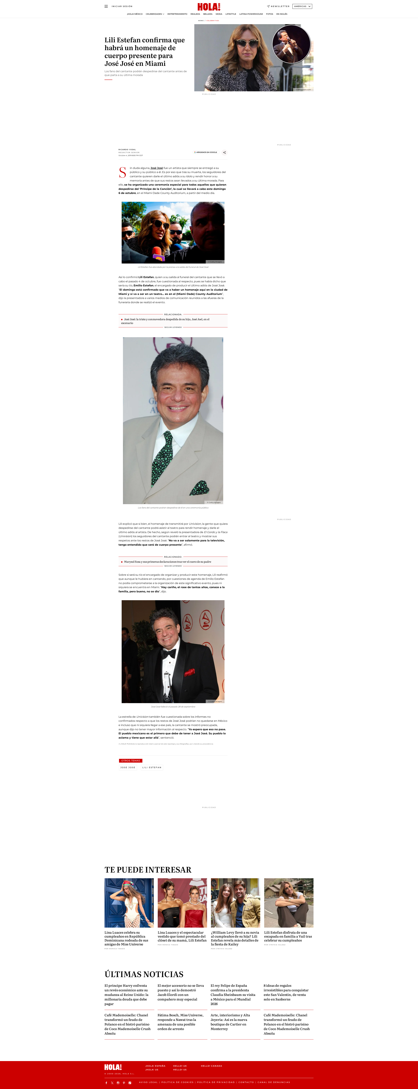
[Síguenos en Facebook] (106, 1083)
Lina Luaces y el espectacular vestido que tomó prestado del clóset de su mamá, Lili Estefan (182, 936)
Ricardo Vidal (127, 149)
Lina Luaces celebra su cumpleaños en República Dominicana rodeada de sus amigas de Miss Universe (126, 938)
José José (157, 168)
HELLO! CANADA (211, 1066)
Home (201, 20)
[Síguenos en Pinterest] (124, 1083)
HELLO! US (180, 1069)
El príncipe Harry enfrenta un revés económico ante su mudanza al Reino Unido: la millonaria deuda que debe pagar (126, 994)
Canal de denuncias (274, 1082)
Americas (300, 6)
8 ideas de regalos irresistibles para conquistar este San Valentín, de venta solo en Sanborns (286, 992)
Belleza (207, 14)
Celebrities (213, 20)
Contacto (246, 1082)
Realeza (195, 14)
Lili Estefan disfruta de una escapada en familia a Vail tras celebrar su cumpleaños (288, 936)
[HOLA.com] (209, 7)
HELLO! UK (180, 1066)
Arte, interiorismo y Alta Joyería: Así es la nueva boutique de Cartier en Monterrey (230, 1021)
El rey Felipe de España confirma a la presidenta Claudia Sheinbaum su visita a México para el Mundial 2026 (233, 994)
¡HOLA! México (135, 14)
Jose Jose (128, 767)
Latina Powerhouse (251, 14)
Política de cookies (177, 1082)
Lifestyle (230, 14)
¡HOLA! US (152, 1069)
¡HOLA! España (155, 1066)
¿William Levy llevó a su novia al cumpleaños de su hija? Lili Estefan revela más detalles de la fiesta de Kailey (235, 938)
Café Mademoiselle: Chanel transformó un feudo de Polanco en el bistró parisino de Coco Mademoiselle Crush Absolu (127, 1024)
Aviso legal (148, 1082)
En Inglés (281, 14)
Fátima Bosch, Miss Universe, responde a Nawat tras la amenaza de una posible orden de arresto (181, 1021)
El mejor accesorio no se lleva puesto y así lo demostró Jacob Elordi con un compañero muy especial (181, 992)
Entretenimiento (177, 14)
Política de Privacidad (216, 1082)
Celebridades (154, 14)
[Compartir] (224, 152)
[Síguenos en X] (112, 1083)
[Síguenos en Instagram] (118, 1083)
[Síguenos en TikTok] (130, 1083)
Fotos (269, 14)
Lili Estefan (152, 767)
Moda (219, 14)
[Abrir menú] (106, 6)
